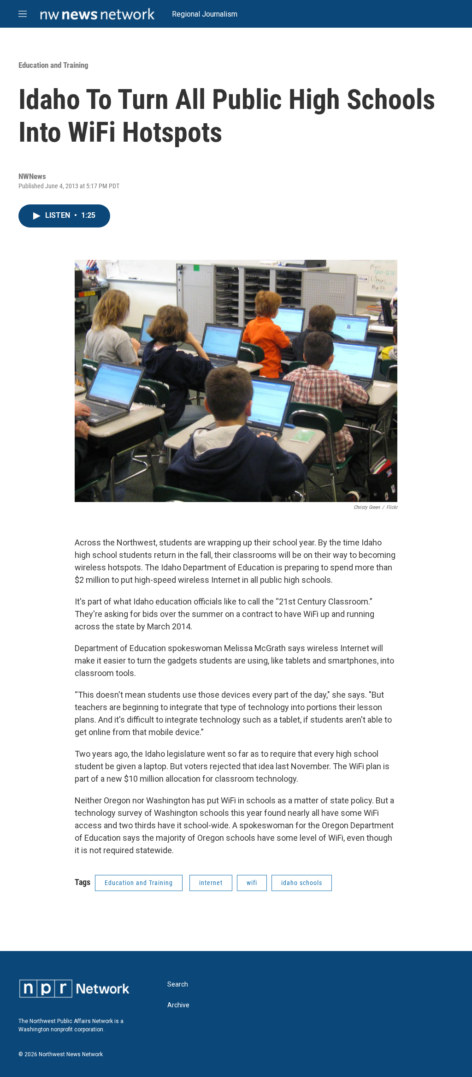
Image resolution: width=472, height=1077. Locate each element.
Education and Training (53, 65)
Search (177, 984)
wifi (252, 882)
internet (211, 882)
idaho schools (301, 882)
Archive (178, 1005)
